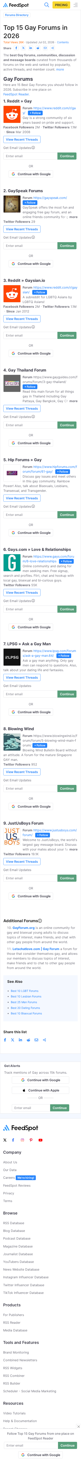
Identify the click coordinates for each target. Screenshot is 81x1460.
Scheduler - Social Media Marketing (29, 1391)
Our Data (10, 1170)
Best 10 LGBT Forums (24, 990)
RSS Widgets (12, 1368)
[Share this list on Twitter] (23, 48)
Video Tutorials (14, 1413)
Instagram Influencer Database (26, 1277)
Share (7, 48)
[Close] (78, 1426)
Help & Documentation (20, 1421)
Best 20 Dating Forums (25, 1007)
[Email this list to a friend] (45, 48)
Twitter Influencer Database (23, 1285)
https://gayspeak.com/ (50, 198)
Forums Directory (17, 15)
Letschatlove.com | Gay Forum (36, 949)
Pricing (61, 5)
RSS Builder (11, 1383)
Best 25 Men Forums (24, 1002)
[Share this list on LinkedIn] (30, 48)
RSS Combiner (14, 1376)
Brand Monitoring (16, 1352)
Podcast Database (16, 1238)
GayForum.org (24, 928)
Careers (18, 1178)
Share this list (15, 1032)
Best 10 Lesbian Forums (26, 996)
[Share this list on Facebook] (16, 48)
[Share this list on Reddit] (38, 48)
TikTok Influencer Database (23, 1293)
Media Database (15, 1330)
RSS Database (13, 1223)
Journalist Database (18, 1254)
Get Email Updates (17, 148)
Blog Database (14, 1231)
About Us (10, 1162)
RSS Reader (11, 1323)
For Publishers (13, 1315)
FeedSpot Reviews (16, 1185)
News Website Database (21, 1269)
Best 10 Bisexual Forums (26, 1013)
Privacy (8, 1193)
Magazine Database (18, 1246)
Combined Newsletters (20, 1360)
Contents (63, 42)
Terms (7, 1201)
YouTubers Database (18, 1262)
